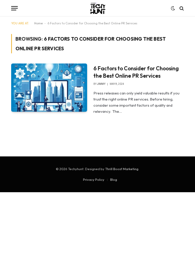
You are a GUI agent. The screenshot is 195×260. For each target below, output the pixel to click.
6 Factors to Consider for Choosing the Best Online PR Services (136, 72)
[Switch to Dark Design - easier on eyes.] (173, 8)
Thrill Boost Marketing (121, 169)
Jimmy (101, 84)
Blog (113, 179)
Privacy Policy (93, 179)
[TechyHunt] (97, 8)
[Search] (181, 8)
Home (38, 23)
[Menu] (14, 8)
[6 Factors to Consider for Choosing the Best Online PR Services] (49, 87)
